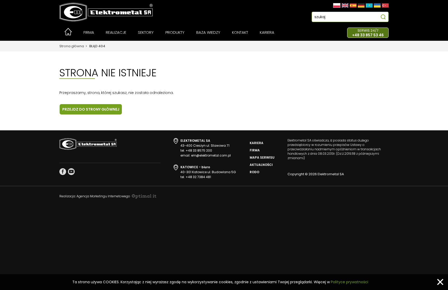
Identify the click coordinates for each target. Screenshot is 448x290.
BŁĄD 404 (97, 46)
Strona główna (71, 46)
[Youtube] (71, 171)
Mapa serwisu (262, 157)
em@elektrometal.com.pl (211, 155)
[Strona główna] (68, 34)
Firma (255, 150)
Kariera (256, 143)
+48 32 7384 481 (198, 177)
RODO (254, 172)
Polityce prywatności (349, 282)
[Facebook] (62, 171)
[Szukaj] (383, 17)
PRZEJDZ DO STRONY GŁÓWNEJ (90, 109)
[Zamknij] (440, 282)
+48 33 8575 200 (199, 150)
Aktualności (261, 165)
